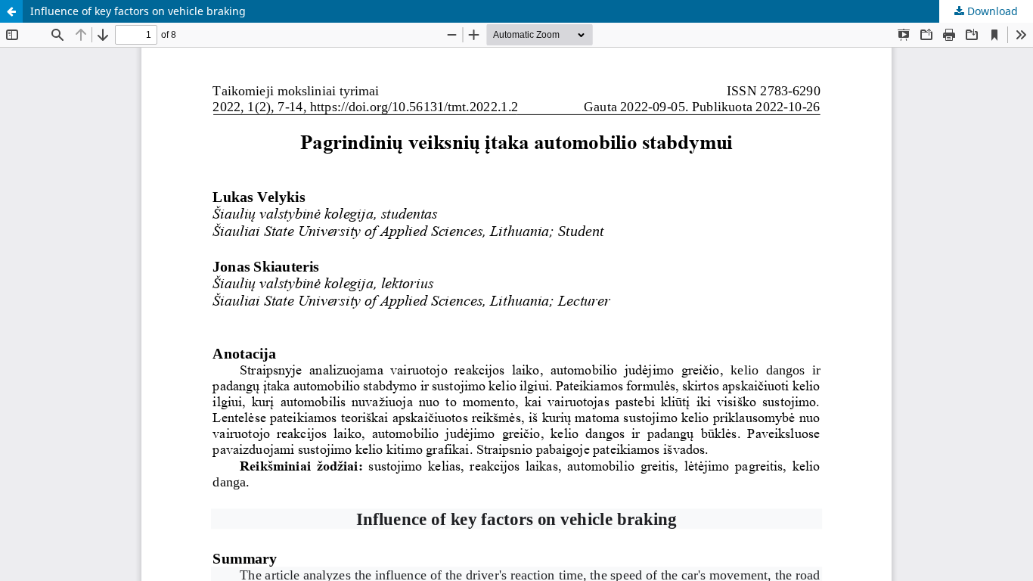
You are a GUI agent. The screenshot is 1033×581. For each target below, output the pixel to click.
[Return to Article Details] (11, 11)
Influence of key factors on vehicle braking (138, 11)
